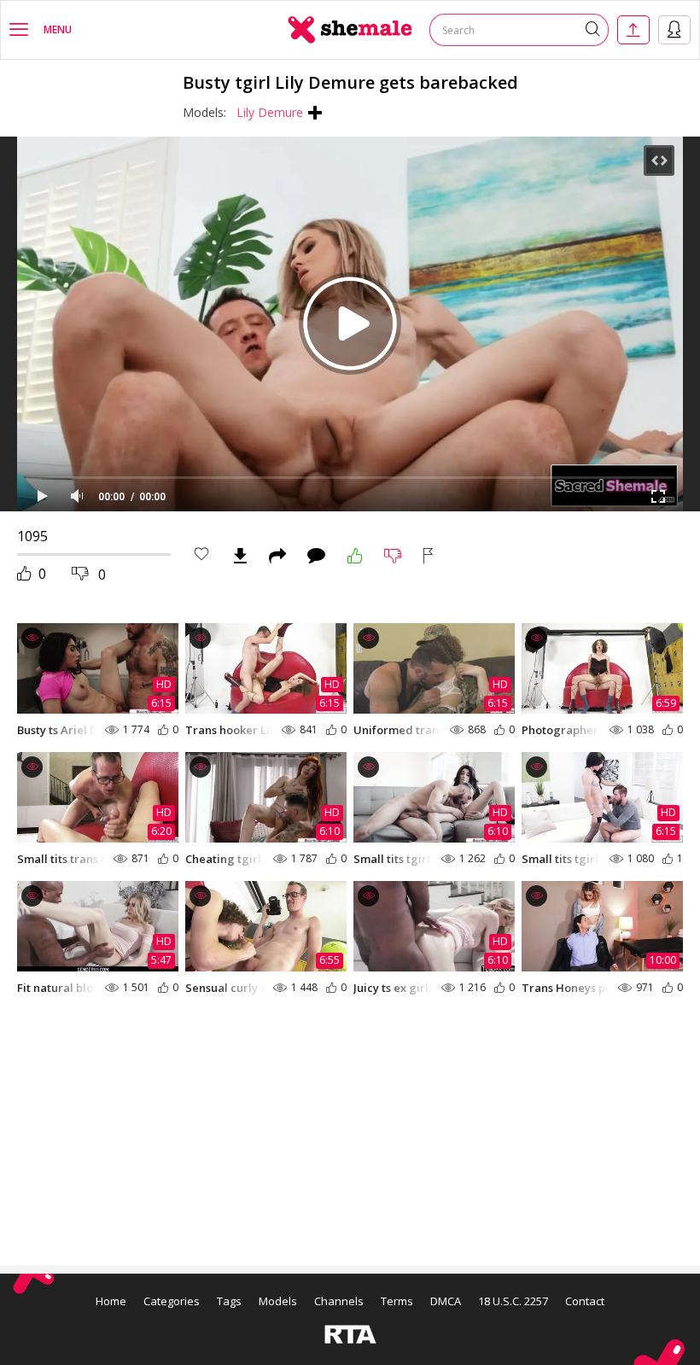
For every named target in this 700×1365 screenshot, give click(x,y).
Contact (584, 1301)
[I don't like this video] (393, 555)
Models (278, 1301)
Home (111, 1301)
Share (277, 555)
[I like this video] (355, 555)
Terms (397, 1301)
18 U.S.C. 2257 (513, 1301)
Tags (229, 1301)
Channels (339, 1301)
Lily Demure (269, 112)
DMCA (445, 1301)
